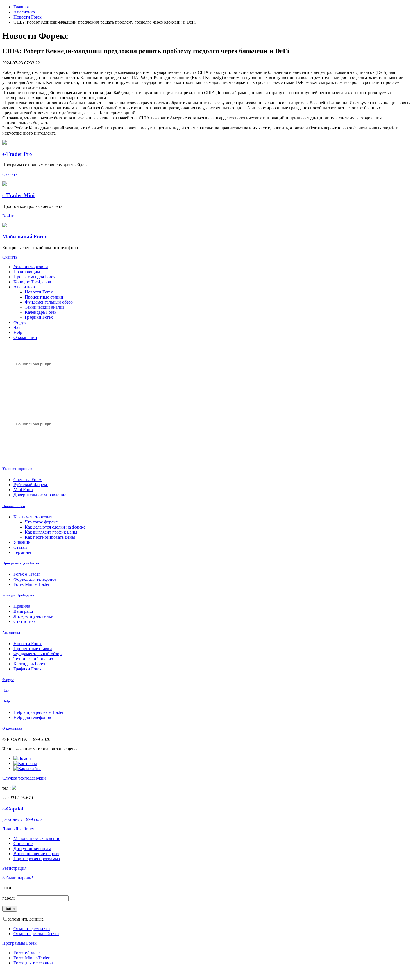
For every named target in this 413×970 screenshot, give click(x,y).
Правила (21, 606)
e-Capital (12, 809)
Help (17, 332)
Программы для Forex (34, 276)
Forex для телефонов (33, 962)
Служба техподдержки (24, 778)
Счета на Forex (27, 479)
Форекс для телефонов (35, 579)
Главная (21, 6)
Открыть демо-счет (31, 928)
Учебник (21, 542)
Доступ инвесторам (32, 848)
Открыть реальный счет (36, 933)
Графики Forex (39, 317)
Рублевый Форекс (30, 484)
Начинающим (26, 271)
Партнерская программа (36, 858)
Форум (20, 322)
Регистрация (14, 868)
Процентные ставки (44, 297)
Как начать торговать (33, 516)
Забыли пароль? (17, 877)
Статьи (20, 547)
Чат (16, 327)
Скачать (9, 174)
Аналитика (24, 12)
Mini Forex (23, 489)
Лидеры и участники (33, 616)
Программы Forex (19, 943)
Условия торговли (30, 266)
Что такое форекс (41, 522)
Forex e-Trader (26, 574)
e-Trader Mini (18, 195)
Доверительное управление (39, 494)
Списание (23, 843)
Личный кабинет (18, 828)
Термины (22, 552)
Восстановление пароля (36, 853)
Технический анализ (44, 307)
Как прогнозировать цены (50, 537)
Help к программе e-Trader (38, 712)
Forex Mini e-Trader (31, 584)
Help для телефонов (32, 717)
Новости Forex (27, 17)
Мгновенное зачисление (36, 838)
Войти (8, 215)
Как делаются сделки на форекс (55, 527)
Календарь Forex (40, 312)
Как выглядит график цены (51, 532)
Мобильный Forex (24, 237)
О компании (25, 337)
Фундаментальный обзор (49, 302)
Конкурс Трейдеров (32, 281)
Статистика (24, 621)
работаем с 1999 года (22, 819)
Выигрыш (23, 611)
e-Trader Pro (17, 154)
